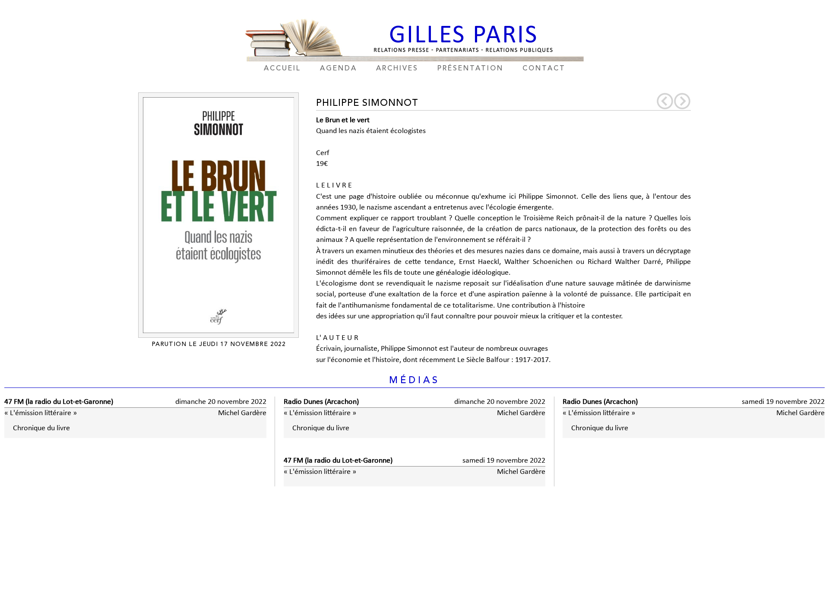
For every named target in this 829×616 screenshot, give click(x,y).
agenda (338, 68)
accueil (282, 68)
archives (397, 68)
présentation (470, 68)
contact (544, 68)
